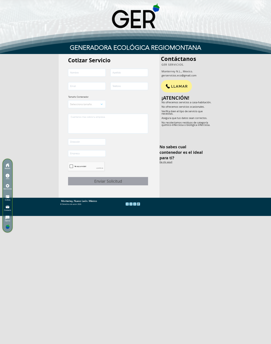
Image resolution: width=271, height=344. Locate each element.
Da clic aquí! (165, 162)
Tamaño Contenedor (78, 97)
